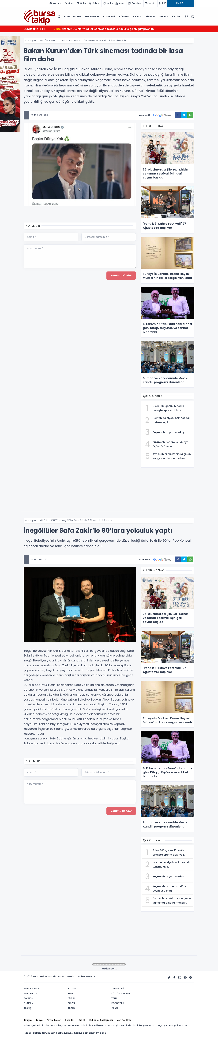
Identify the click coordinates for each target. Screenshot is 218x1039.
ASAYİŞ (137, 16)
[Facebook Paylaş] (178, 115)
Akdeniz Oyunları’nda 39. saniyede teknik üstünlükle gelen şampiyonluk (104, 29)
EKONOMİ (109, 16)
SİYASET (150, 16)
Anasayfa (30, 40)
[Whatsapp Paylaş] (190, 115)
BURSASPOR (92, 16)
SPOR (162, 16)
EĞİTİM (176, 16)
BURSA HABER (72, 16)
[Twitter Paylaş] (184, 115)
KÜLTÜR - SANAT (49, 40)
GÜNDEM (123, 16)
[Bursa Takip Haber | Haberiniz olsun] (40, 16)
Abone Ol (144, 115)
